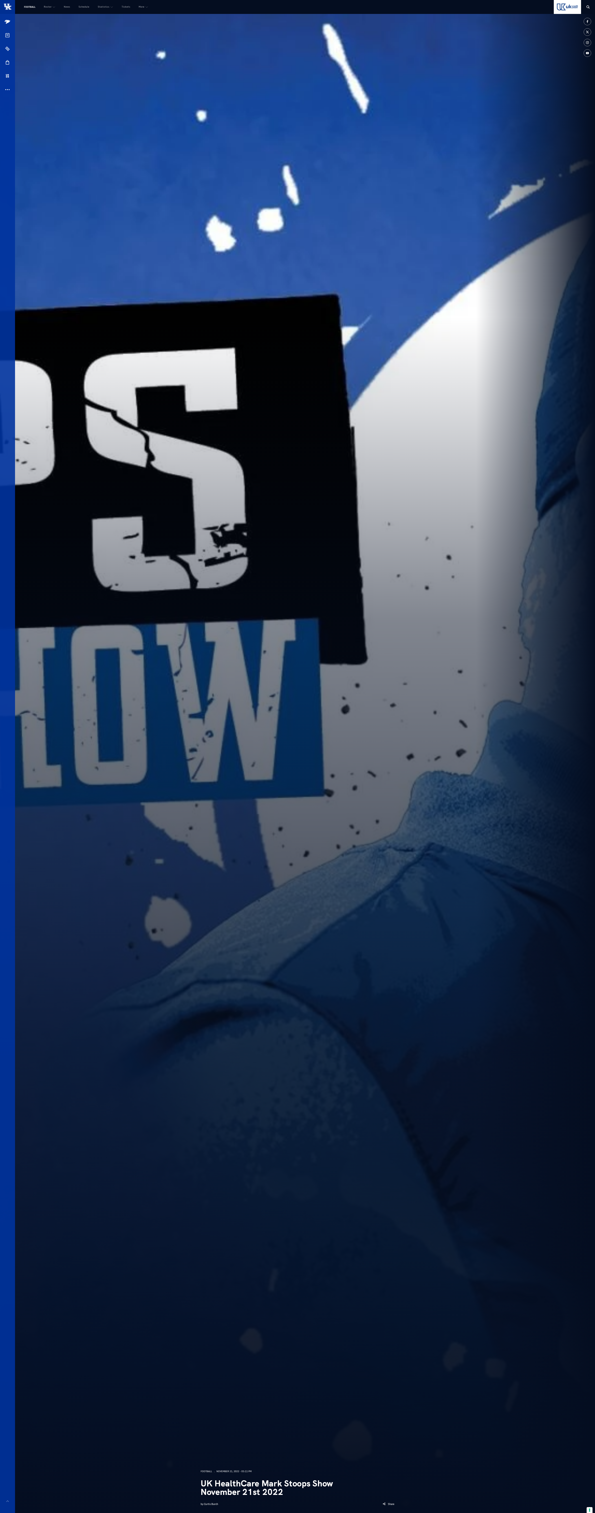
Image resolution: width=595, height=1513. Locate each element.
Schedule (84, 7)
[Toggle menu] (7, 1501)
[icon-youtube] (587, 53)
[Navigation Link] (7, 21)
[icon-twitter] (587, 32)
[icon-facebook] (587, 21)
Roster (48, 7)
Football (29, 7)
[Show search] (588, 7)
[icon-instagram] (587, 42)
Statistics (103, 7)
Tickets (126, 7)
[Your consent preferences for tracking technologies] (590, 1510)
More (141, 7)
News (67, 7)
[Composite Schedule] (7, 35)
